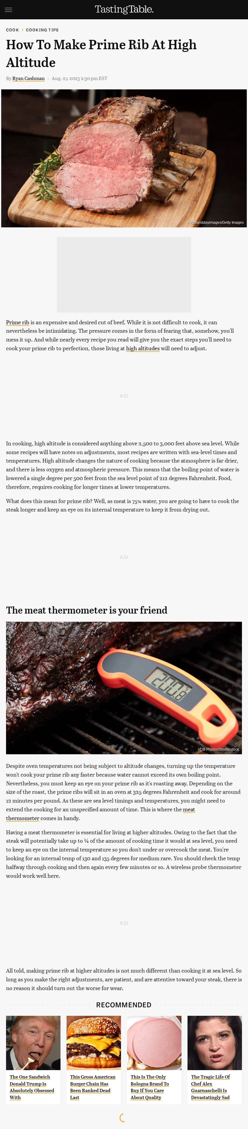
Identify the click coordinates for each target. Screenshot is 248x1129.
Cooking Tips (42, 30)
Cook (12, 30)
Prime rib (17, 322)
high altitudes (143, 348)
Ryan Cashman (28, 78)
